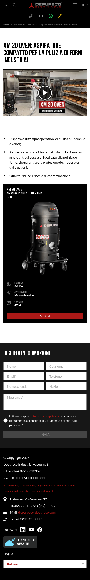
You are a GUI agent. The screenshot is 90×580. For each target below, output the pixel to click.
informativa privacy (46, 416)
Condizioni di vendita (42, 491)
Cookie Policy (28, 485)
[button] (45, 92)
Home (6, 24)
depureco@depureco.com (36, 512)
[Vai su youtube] (31, 529)
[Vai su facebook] (39, 529)
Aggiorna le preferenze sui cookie (56, 485)
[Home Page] (45, 5)
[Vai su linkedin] (22, 530)
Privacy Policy (11, 485)
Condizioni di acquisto (16, 491)
